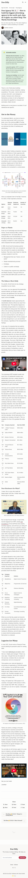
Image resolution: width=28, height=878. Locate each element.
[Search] (23, 2)
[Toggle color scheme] (14, 876)
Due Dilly (9, 873)
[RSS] (15, 867)
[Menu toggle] (25, 2)
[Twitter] (13, 867)
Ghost (20, 873)
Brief (24, 873)
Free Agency (19, 7)
